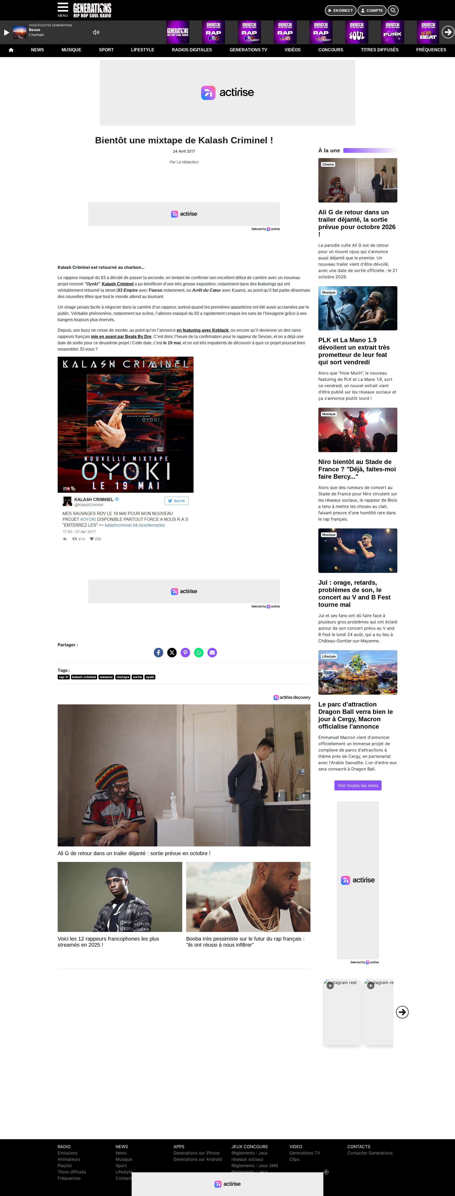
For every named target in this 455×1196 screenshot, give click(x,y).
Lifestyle (142, 50)
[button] (342, 1012)
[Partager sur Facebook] (157, 655)
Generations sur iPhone (197, 1152)
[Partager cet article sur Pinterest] (184, 655)
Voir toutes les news (358, 785)
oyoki (150, 677)
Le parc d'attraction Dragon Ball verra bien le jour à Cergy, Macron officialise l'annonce (355, 715)
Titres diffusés (380, 50)
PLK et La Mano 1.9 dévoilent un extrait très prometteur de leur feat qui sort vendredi (354, 351)
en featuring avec (203, 330)
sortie (137, 677)
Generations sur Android (198, 1159)
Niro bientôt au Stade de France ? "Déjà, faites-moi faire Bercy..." (357, 469)
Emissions (67, 1152)
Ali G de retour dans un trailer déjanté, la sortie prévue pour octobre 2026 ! (356, 223)
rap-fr (63, 677)
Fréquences (431, 50)
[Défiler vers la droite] (402, 1012)
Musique (71, 50)
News (37, 50)
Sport (106, 50)
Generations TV (248, 50)
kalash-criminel (84, 677)
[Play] (7, 32)
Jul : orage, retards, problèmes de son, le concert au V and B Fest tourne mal (354, 593)
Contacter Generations (370, 1152)
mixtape (123, 677)
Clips (294, 1159)
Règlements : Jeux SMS (254, 1165)
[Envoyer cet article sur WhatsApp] (197, 655)
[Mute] (96, 32)
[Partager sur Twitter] (171, 655)
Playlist (65, 1165)
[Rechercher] (393, 10)
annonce (106, 677)
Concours (330, 50)
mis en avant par (121, 336)
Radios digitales (192, 50)
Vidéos (293, 50)
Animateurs (69, 1159)
